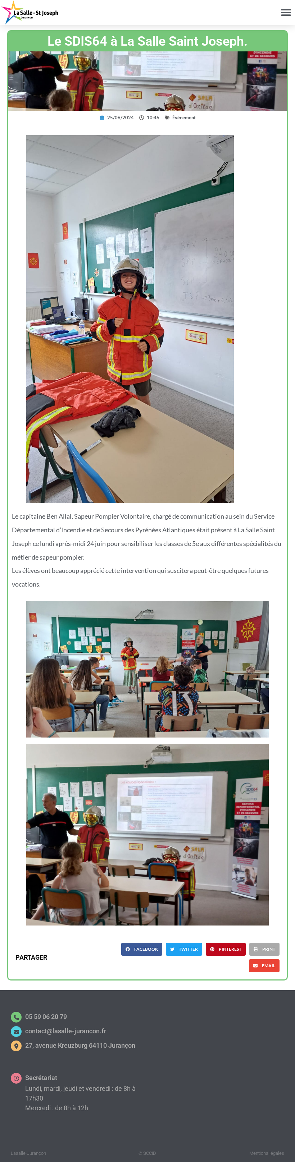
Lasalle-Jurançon (28, 1153)
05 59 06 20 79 (46, 1016)
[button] (286, 13)
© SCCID (147, 1153)
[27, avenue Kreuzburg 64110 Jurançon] (16, 1046)
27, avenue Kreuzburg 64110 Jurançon (80, 1045)
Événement (184, 117)
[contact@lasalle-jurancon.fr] (16, 1031)
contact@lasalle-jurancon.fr (65, 1031)
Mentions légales (266, 1153)
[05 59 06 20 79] (16, 1017)
